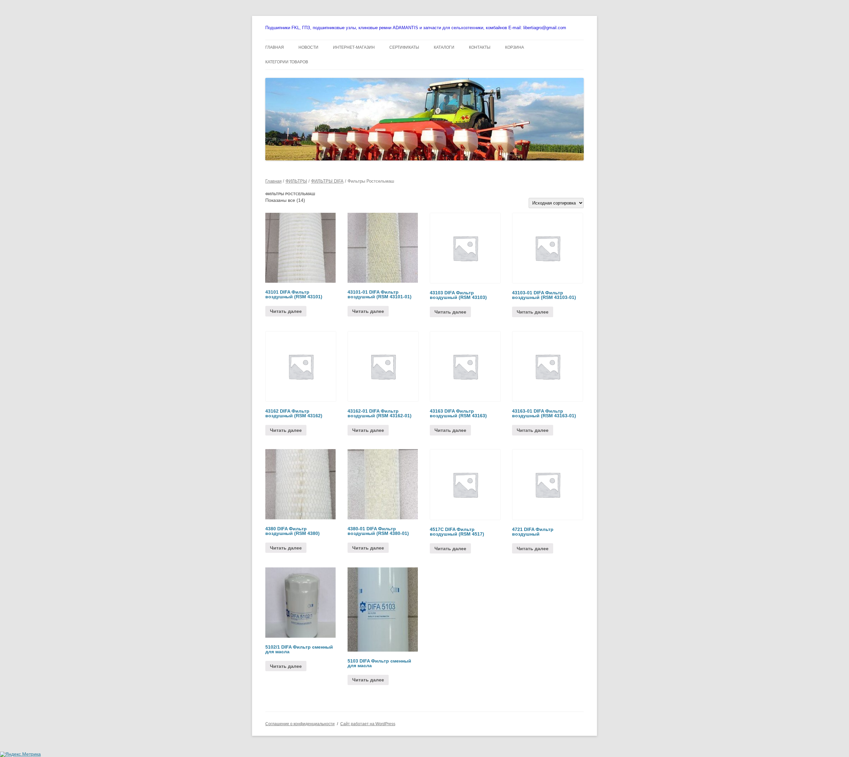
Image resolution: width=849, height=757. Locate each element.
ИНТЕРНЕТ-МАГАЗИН (354, 47)
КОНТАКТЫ (479, 47)
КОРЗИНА (514, 47)
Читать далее (286, 311)
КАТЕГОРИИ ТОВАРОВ (286, 62)
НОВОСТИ (308, 47)
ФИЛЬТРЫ (296, 181)
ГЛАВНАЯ (274, 47)
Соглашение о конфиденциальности (300, 724)
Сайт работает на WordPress (367, 724)
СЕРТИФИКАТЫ (404, 47)
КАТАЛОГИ (444, 47)
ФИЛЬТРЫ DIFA (327, 181)
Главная (273, 181)
